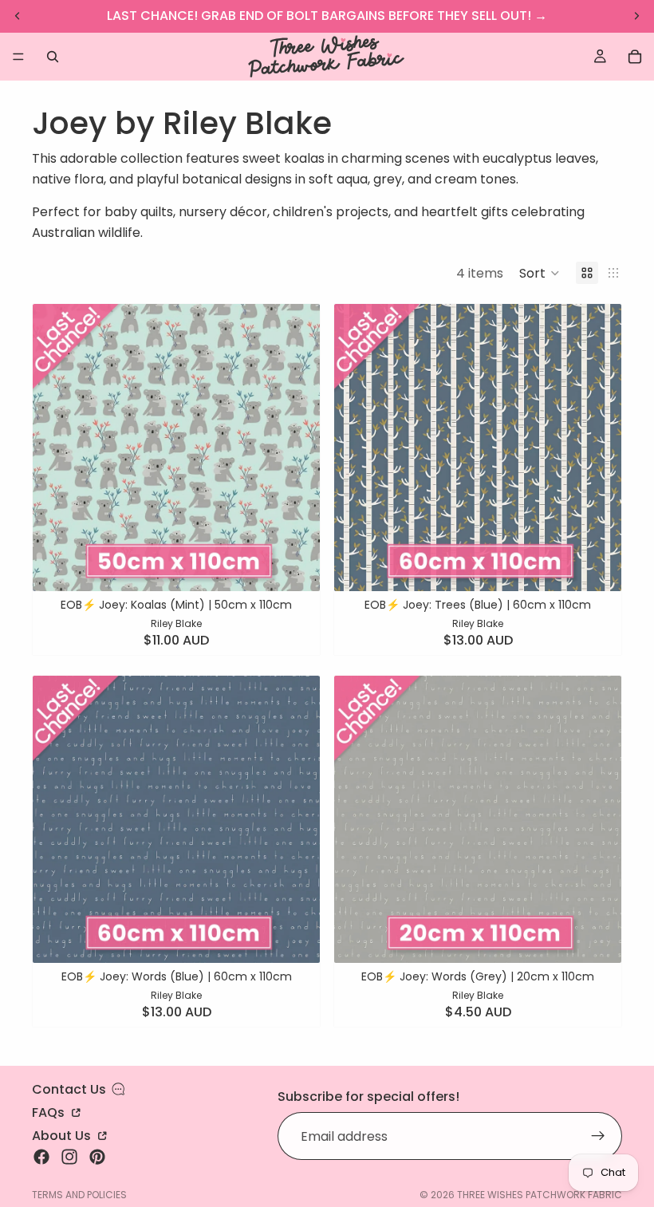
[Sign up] (598, 1137)
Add (308, 567)
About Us (63, 1134)
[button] (539, 272)
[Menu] (18, 56)
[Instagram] (69, 1156)
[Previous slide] (57, 447)
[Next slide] (296, 447)
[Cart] (634, 56)
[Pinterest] (97, 1156)
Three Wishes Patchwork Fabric (539, 1194)
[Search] (52, 56)
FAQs (50, 1111)
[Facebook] (41, 1156)
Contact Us (69, 1089)
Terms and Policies (79, 1194)
